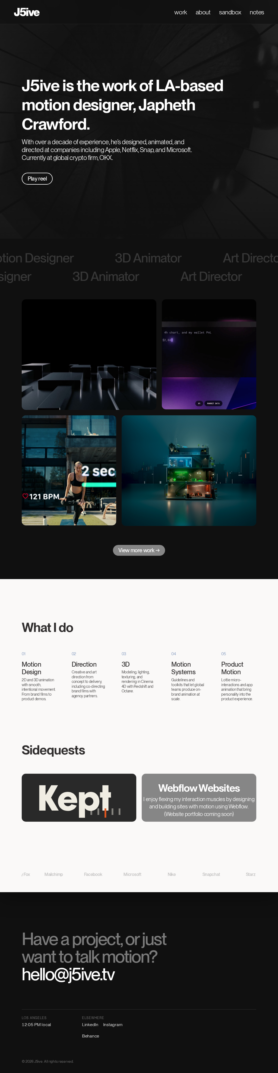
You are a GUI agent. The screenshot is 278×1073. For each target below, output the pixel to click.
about (203, 12)
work (180, 12)
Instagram (112, 1024)
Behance (90, 1036)
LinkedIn (90, 1024)
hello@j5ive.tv (68, 974)
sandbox (230, 12)
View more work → (139, 550)
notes (257, 12)
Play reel (37, 178)
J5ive (26, 12)
